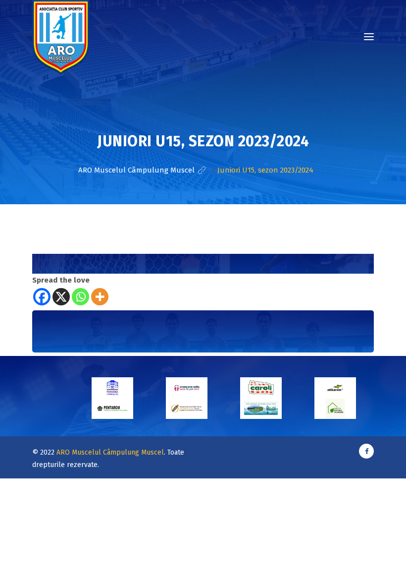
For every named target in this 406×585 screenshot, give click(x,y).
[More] (99, 296)
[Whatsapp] (80, 296)
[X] (61, 296)
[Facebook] (42, 296)
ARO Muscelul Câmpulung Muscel (110, 452)
